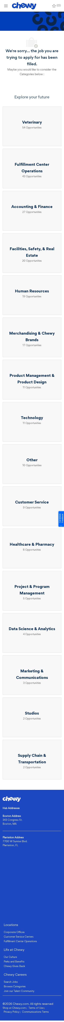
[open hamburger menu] (6, 6)
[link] (12, 799)
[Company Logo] (24, 6)
